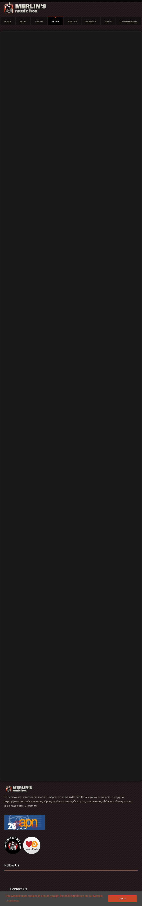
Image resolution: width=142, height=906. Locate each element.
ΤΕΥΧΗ (39, 21)
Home (7, 21)
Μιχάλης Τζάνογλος (46, 530)
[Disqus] (71, 606)
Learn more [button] (13, 900)
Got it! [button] (122, 898)
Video (55, 21)
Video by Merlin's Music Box (22, 767)
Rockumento (14, 770)
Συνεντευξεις (128, 21)
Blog (23, 21)
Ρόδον (11, 773)
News (108, 21)
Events (72, 21)
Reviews (90, 21)
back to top (131, 756)
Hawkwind (13, 763)
